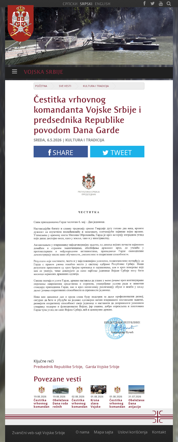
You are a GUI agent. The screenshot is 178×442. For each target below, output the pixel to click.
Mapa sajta (103, 432)
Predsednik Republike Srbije (58, 366)
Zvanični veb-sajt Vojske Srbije (38, 432)
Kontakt (159, 432)
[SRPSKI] (86, 3)
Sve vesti (65, 86)
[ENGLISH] (102, 3)
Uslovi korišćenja (132, 432)
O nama (82, 432)
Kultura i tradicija (96, 86)
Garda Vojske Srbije (102, 366)
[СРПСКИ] (70, 3)
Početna (41, 86)
